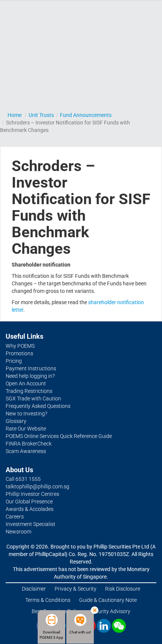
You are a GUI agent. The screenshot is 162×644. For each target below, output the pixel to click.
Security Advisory (110, 611)
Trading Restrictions (29, 391)
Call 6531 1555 (23, 479)
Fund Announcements (86, 115)
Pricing (14, 361)
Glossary (16, 421)
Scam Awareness (26, 451)
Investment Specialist (30, 524)
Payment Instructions (31, 368)
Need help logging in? (30, 376)
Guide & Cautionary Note (108, 600)
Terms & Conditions (47, 600)
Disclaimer (34, 589)
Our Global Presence (29, 502)
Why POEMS (20, 346)
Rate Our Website (26, 429)
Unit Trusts (41, 115)
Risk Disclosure (122, 589)
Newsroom (18, 532)
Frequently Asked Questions (38, 406)
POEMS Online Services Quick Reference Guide (59, 436)
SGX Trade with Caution (33, 398)
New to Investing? (26, 414)
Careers (15, 517)
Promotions (19, 353)
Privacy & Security (75, 589)
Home (14, 115)
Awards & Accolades (29, 509)
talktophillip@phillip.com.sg (37, 486)
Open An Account (26, 383)
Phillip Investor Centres (32, 494)
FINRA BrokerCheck (29, 444)
